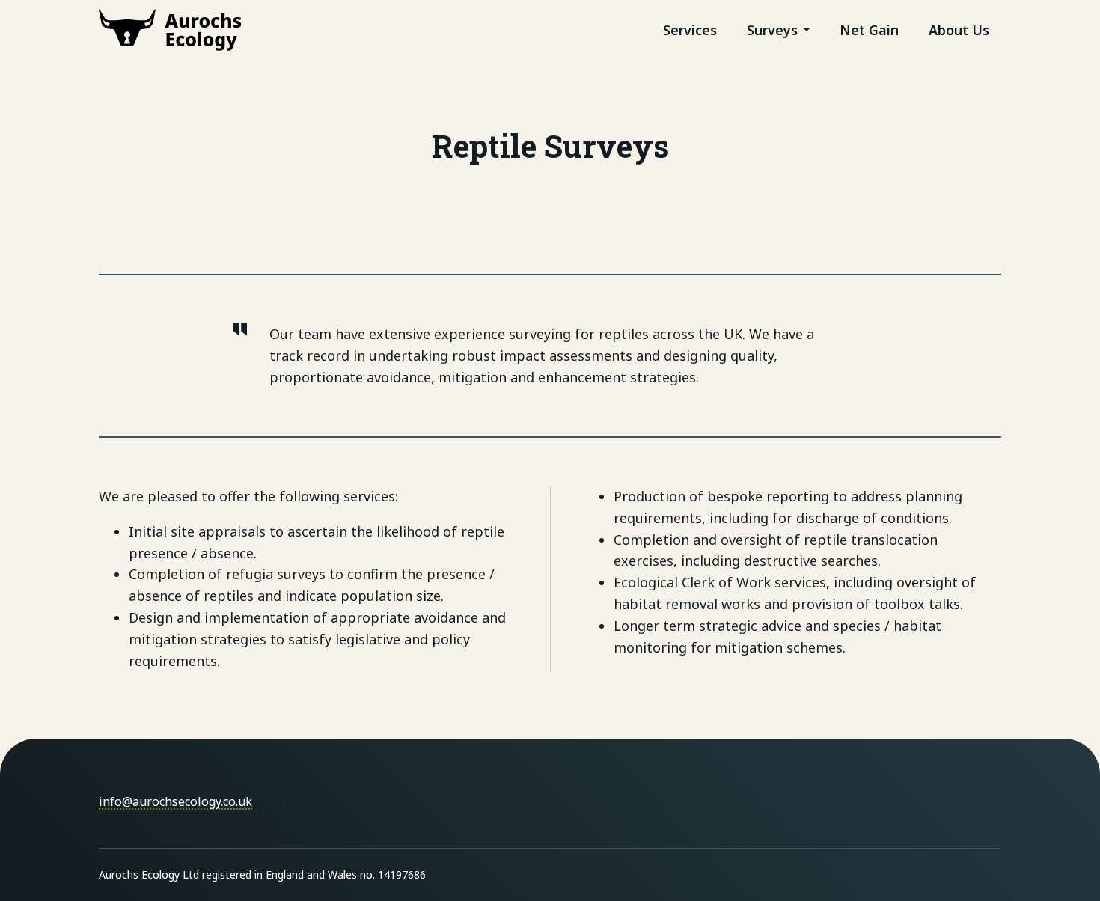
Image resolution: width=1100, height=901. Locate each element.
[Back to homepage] (170, 30)
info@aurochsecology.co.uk (175, 801)
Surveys (772, 30)
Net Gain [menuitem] (869, 30)
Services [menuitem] (690, 30)
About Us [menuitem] (959, 30)
